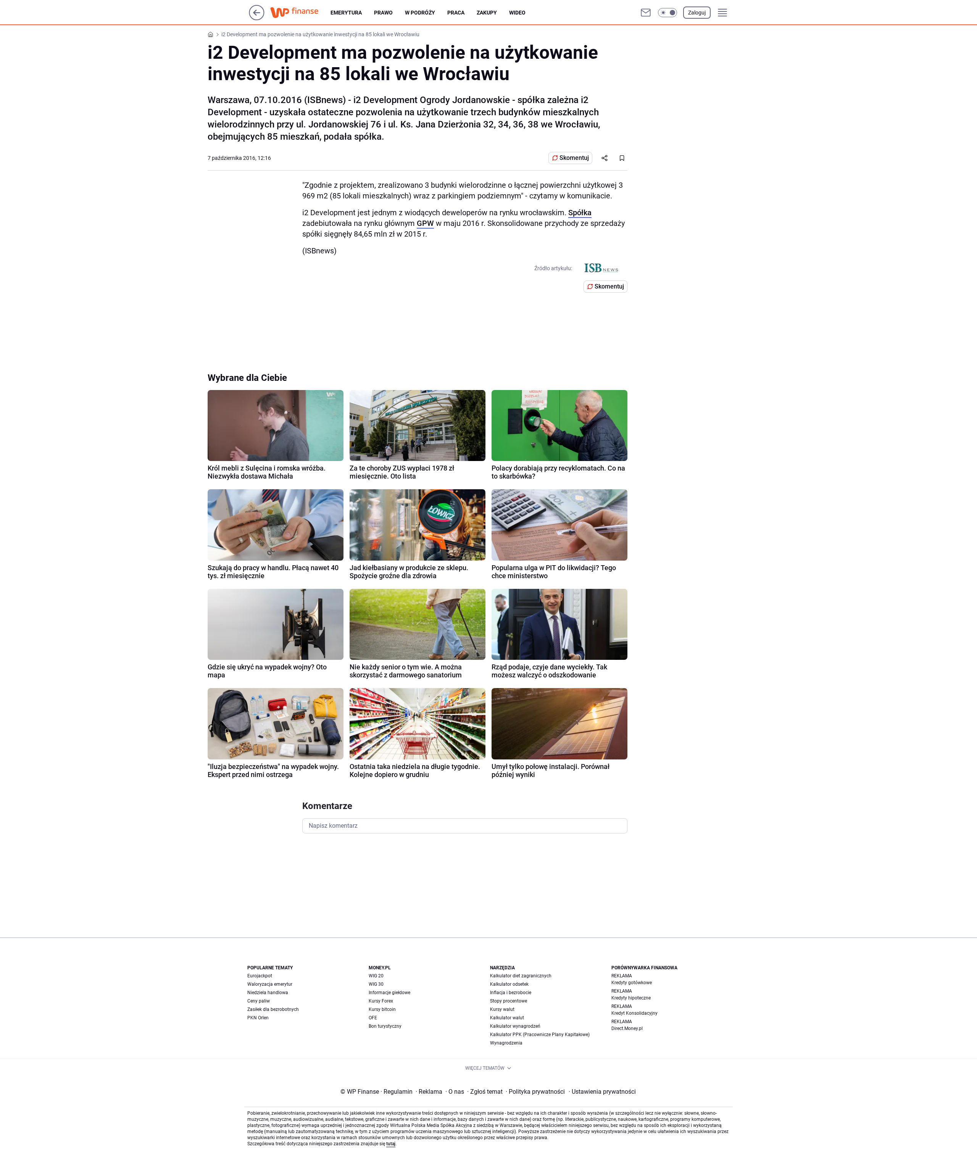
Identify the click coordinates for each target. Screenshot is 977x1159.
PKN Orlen (258, 1017)
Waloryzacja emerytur (269, 984)
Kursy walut (502, 1009)
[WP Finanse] (300, 12)
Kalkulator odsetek (509, 984)
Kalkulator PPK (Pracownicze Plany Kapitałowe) (540, 1034)
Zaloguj (697, 13)
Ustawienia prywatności (602, 1091)
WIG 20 (376, 975)
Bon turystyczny (385, 1026)
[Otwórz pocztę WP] (646, 12)
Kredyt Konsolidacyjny (634, 1013)
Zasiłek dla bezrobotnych (273, 1009)
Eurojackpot (259, 975)
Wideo (517, 13)
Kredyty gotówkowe (631, 982)
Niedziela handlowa (267, 992)
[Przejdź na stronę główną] (256, 18)
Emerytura (346, 13)
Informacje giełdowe (389, 992)
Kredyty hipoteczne (631, 998)
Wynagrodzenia (506, 1043)
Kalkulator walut (507, 1017)
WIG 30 (376, 984)
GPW (425, 223)
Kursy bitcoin (382, 1009)
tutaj (390, 1143)
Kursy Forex (381, 1001)
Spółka (580, 212)
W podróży (420, 13)
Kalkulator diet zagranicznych (520, 975)
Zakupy (487, 13)
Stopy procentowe (508, 1001)
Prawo (383, 13)
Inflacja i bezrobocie (510, 992)
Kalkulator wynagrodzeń (515, 1026)
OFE (373, 1017)
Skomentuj (574, 157)
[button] (667, 12)
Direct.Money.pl (627, 1028)
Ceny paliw (258, 1001)
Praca (455, 13)
